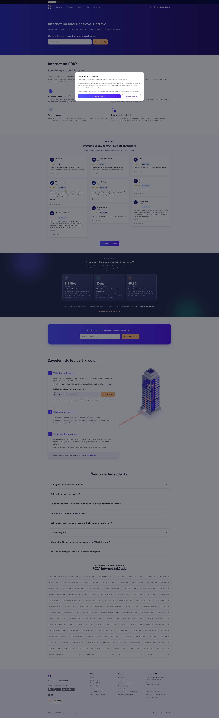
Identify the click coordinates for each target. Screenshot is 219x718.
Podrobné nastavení (131, 96)
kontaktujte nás (135, 91)
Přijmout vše (99, 96)
